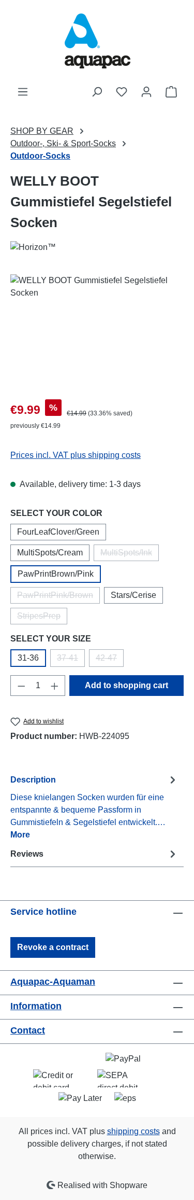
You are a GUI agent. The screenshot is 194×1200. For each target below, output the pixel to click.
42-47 (110, 660)
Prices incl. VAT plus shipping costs (75, 455)
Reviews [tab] (26, 853)
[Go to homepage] (97, 42)
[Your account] (146, 91)
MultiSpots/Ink (129, 554)
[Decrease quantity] (21, 685)
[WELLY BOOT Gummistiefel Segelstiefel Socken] (97, 332)
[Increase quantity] (55, 685)
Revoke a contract (52, 947)
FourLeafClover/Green (58, 531)
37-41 (71, 660)
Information (36, 1006)
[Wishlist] (121, 91)
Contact (27, 1030)
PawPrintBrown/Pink (56, 573)
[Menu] (22, 91)
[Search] (96, 91)
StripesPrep (42, 617)
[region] (97, 332)
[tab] (94, 807)
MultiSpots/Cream (50, 552)
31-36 (28, 657)
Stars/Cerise (133, 595)
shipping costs (133, 1131)
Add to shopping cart (126, 685)
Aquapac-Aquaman (52, 981)
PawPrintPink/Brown (58, 597)
